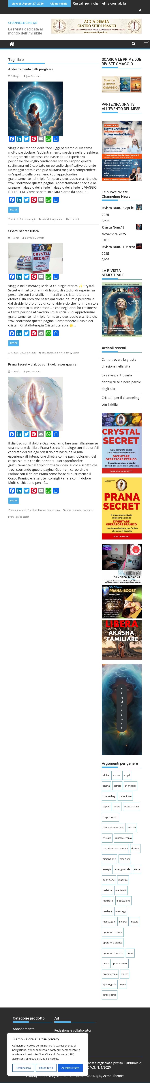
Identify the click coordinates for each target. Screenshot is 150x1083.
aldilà (106, 775)
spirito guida (110, 984)
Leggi (13, 209)
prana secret (22, 516)
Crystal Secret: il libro (23, 231)
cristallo (107, 838)
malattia (107, 890)
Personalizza (23, 1068)
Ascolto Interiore (36, 510)
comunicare (125, 796)
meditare (108, 900)
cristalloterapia (50, 219)
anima (106, 785)
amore (116, 775)
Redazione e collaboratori (73, 1030)
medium (107, 911)
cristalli (132, 827)
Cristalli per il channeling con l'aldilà (99, 3)
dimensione (109, 858)
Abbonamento (24, 1029)
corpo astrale (131, 806)
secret (76, 219)
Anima (14, 510)
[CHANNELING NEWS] (12, 44)
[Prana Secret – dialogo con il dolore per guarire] (35, 380)
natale (134, 921)
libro (68, 219)
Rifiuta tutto (46, 1068)
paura (130, 953)
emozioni (125, 858)
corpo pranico (110, 817)
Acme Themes (113, 1076)
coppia (106, 806)
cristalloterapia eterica (115, 848)
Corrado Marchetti (34, 237)
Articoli (14, 219)
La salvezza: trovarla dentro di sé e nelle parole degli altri (121, 382)
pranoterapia (110, 974)
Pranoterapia (54, 510)
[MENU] (146, 43)
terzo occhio (109, 994)
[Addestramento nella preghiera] (35, 85)
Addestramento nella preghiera (30, 69)
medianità (121, 890)
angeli (126, 775)
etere (62, 219)
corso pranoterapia (113, 827)
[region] (47, 1054)
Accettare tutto (70, 1068)
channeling (109, 796)
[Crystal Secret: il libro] (35, 246)
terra (123, 984)
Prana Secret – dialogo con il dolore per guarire (42, 364)
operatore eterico (112, 942)
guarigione (109, 879)
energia (107, 869)
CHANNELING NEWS (22, 23)
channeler (130, 785)
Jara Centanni (33, 76)
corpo (117, 806)
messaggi (120, 911)
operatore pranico (82, 510)
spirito (124, 974)
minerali (123, 921)
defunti (135, 848)
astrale (117, 785)
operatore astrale (113, 932)
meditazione (123, 900)
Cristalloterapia (28, 219)
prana (11, 516)
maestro (123, 879)
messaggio (109, 921)
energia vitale (122, 869)
